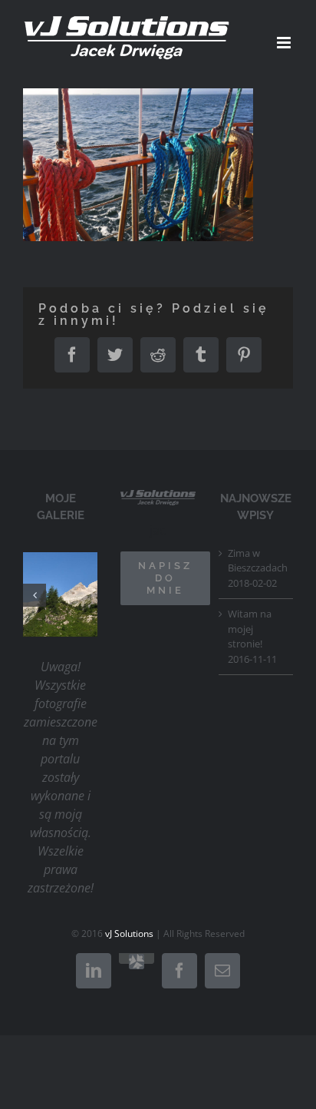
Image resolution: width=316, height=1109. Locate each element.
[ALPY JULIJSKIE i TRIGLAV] (89, 594)
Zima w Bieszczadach (256, 560)
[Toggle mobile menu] (285, 43)
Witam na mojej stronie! (250, 629)
